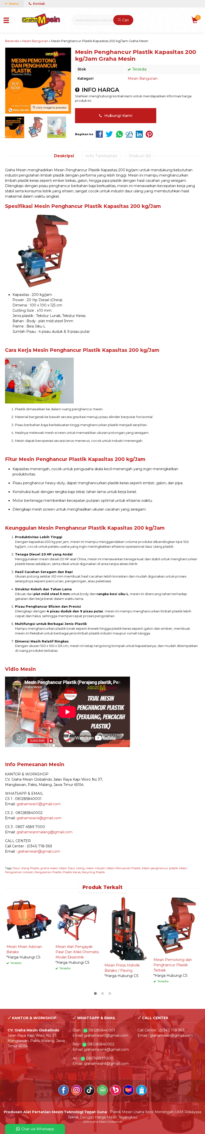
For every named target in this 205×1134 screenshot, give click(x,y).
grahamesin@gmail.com (39, 851)
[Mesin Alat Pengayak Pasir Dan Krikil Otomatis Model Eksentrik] (78, 919)
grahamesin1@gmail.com (38, 804)
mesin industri (96, 868)
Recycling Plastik (93, 872)
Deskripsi (64, 155)
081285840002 (101, 1044)
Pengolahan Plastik (48, 872)
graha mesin (49, 868)
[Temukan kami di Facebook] (63, 1091)
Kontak (38, 4)
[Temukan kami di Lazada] (128, 1091)
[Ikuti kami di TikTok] (89, 1091)
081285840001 (101, 1030)
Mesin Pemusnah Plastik (124, 868)
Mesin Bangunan (143, 78)
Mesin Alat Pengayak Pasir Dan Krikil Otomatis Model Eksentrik (77, 951)
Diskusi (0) (140, 155)
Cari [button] (125, 20)
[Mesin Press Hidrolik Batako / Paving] (127, 928)
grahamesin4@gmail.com (39, 818)
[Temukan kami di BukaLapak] (115, 1091)
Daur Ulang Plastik (26, 868)
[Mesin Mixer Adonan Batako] (29, 919)
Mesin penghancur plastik (160, 868)
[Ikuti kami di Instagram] (76, 1091)
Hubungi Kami (117, 115)
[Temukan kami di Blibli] (141, 1091)
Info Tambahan (102, 155)
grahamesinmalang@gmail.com (44, 832)
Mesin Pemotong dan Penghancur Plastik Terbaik (173, 965)
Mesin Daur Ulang (71, 868)
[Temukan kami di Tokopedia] (102, 1091)
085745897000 (99, 1058)
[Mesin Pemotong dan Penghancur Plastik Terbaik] (176, 925)
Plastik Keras (71, 872)
